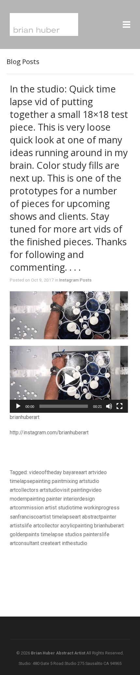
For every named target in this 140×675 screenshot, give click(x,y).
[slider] (63, 406)
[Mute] (109, 406)
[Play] (18, 406)
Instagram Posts (75, 279)
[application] (69, 379)
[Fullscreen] (119, 406)
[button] (69, 379)
